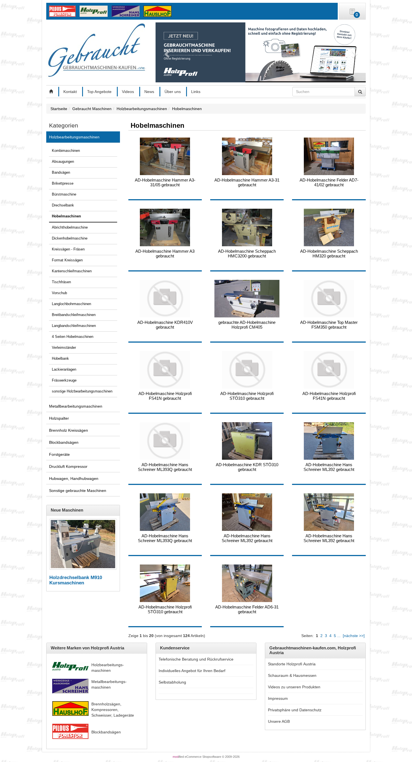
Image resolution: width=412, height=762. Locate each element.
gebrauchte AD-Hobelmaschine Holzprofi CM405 (247, 324)
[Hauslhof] (127, 11)
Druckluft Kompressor (68, 466)
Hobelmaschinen (66, 216)
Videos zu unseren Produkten (294, 687)
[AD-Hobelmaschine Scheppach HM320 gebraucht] (328, 227)
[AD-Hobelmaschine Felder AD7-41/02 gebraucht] (328, 156)
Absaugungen (63, 162)
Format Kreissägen (67, 260)
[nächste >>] (354, 635)
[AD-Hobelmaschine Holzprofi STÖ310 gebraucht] (246, 370)
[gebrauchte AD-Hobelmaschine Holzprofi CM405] (246, 298)
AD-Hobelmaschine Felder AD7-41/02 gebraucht (329, 182)
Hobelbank (60, 359)
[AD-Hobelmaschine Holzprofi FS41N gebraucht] (165, 370)
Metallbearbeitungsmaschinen (75, 406)
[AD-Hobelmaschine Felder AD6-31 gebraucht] (246, 583)
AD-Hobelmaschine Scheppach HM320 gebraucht (329, 253)
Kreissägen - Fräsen (68, 249)
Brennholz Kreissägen (68, 430)
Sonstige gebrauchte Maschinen (77, 490)
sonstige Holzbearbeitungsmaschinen (82, 391)
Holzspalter (59, 418)
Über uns (173, 91)
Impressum (278, 698)
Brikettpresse (62, 183)
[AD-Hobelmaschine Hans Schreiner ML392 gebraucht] (328, 441)
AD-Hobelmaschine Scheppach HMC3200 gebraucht (247, 253)
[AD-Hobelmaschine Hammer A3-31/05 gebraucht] (165, 156)
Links (195, 91)
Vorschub (59, 293)
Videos (128, 91)
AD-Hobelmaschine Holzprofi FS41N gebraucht (165, 396)
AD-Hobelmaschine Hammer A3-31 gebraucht (246, 182)
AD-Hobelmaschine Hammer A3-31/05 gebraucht (165, 182)
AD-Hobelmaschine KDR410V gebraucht (165, 324)
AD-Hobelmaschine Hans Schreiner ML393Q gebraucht (165, 467)
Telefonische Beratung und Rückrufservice (196, 659)
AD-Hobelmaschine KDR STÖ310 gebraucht (247, 467)
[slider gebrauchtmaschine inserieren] (261, 52)
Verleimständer (64, 348)
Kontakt (70, 91)
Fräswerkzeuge (64, 380)
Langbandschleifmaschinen (74, 326)
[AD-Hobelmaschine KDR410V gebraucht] (165, 298)
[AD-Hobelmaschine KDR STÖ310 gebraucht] (246, 441)
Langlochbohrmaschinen (71, 304)
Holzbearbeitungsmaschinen (74, 137)
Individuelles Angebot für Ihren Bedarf (192, 670)
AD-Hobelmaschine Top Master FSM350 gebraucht (329, 324)
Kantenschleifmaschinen (72, 271)
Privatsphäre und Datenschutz (294, 710)
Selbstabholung (172, 682)
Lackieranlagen (64, 369)
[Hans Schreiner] (158, 11)
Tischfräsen (61, 282)
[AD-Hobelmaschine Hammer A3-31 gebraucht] (246, 156)
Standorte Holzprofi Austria (292, 664)
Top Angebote (99, 91)
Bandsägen (61, 173)
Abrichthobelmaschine (70, 227)
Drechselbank (63, 205)
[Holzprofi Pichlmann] (95, 11)
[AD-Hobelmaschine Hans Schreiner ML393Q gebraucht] (165, 441)
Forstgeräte (59, 454)
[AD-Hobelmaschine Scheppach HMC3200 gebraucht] (246, 227)
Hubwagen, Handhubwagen (73, 478)
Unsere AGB (279, 721)
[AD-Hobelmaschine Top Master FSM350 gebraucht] (328, 298)
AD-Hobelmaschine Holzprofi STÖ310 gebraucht (247, 396)
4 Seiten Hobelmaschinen (72, 337)
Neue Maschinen (67, 510)
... (339, 635)
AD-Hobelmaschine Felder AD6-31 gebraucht (247, 609)
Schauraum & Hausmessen (292, 675)
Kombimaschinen (66, 151)
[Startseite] (51, 91)
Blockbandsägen (63, 442)
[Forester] (63, 11)
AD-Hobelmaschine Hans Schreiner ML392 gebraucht (329, 467)
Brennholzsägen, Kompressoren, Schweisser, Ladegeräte (112, 709)
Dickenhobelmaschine (69, 238)
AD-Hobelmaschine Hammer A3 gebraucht (165, 253)
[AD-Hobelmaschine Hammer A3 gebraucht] (165, 227)
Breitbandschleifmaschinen (74, 315)
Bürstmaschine (64, 194)
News (149, 91)
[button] (166, 52)
